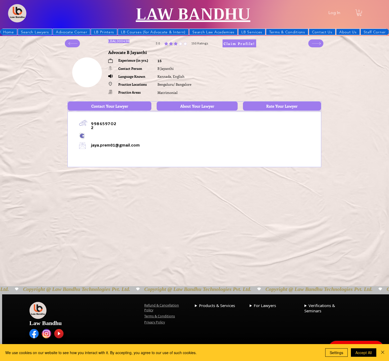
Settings (336, 352)
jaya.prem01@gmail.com (115, 145)
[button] (359, 13)
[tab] (109, 106)
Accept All (363, 352)
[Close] (382, 352)
